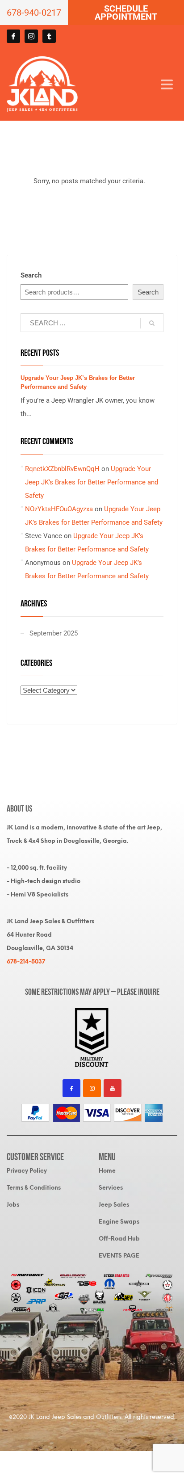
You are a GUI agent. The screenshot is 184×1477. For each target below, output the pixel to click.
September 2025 (53, 633)
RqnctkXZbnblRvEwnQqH (62, 469)
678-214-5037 (26, 961)
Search (31, 275)
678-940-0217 (34, 12)
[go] (151, 323)
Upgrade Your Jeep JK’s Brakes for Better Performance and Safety (91, 482)
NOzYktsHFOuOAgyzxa (59, 509)
